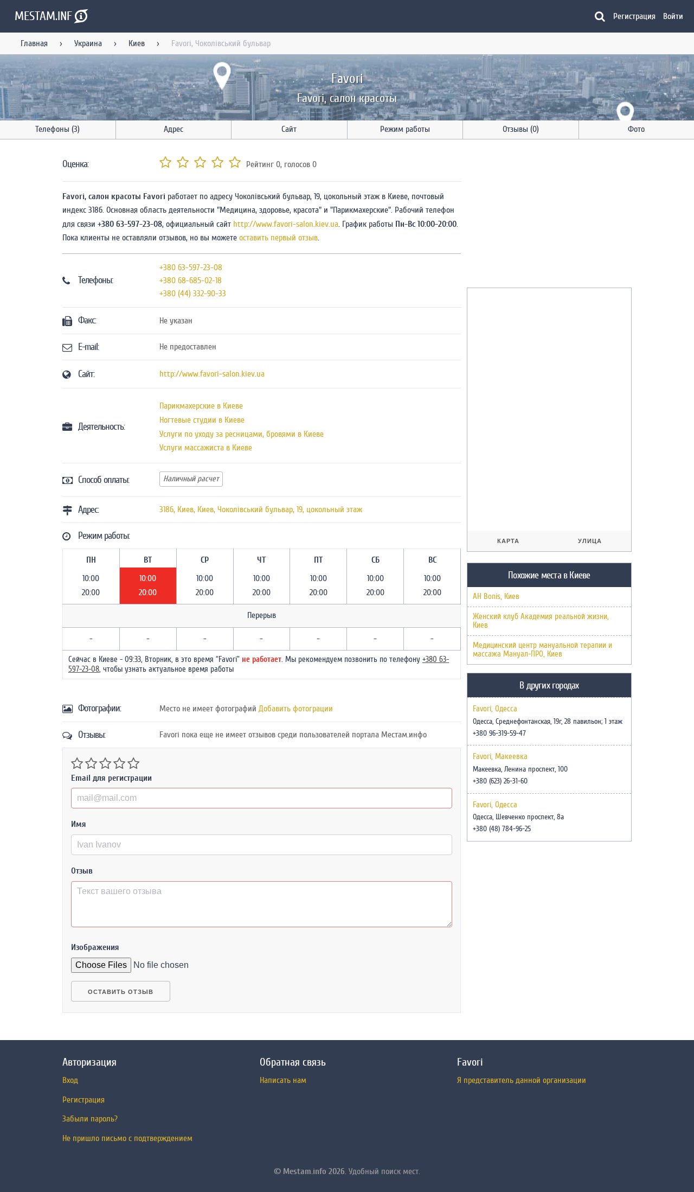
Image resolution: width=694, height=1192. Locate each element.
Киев (136, 43)
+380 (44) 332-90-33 (192, 293)
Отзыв (82, 871)
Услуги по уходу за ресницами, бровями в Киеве (241, 434)
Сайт (289, 129)
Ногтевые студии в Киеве (202, 420)
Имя (78, 824)
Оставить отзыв (120, 992)
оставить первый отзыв (278, 238)
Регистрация (634, 16)
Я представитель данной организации (521, 1080)
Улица (590, 541)
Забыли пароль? (90, 1119)
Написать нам (283, 1080)
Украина (88, 43)
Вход (70, 1080)
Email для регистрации (111, 778)
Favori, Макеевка (500, 757)
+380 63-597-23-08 (190, 267)
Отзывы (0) (521, 129)
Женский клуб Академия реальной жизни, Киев (541, 621)
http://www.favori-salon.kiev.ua (285, 224)
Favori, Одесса (495, 709)
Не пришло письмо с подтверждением (127, 1138)
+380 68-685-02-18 (190, 280)
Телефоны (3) (57, 129)
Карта (508, 541)
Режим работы (405, 129)
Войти (673, 16)
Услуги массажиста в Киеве (205, 447)
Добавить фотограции (296, 708)
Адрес (173, 129)
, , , (260, 509)
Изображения (95, 947)
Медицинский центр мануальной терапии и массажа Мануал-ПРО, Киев (542, 650)
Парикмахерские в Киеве (201, 406)
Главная (34, 43)
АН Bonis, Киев (496, 596)
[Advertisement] (548, 215)
